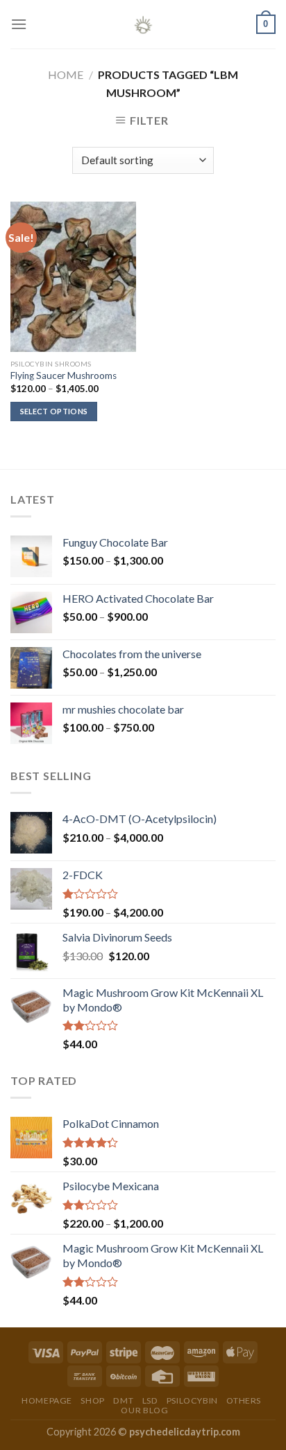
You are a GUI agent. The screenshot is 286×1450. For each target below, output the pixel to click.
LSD (150, 1400)
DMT (123, 1400)
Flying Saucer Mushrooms (63, 375)
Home (65, 74)
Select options (54, 411)
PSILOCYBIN (192, 1400)
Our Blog (144, 1410)
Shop (92, 1400)
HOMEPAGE (47, 1400)
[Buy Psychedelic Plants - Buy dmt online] (143, 24)
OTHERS (243, 1400)
